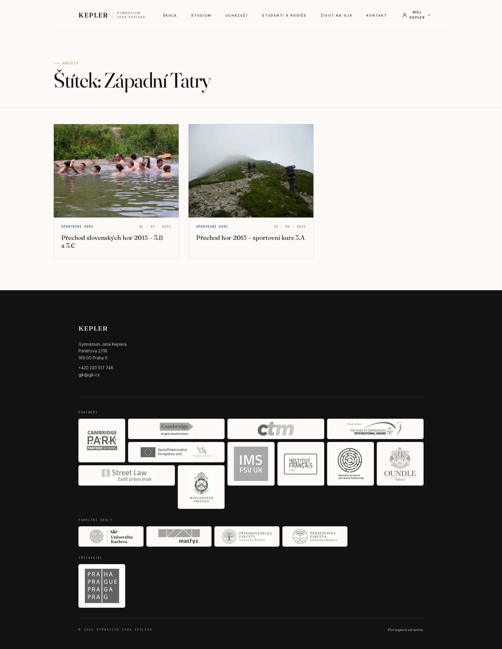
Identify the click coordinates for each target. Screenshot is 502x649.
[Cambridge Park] (101, 440)
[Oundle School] (400, 464)
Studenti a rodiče (284, 15)
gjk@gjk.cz (89, 374)
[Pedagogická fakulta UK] (314, 536)
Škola (170, 15)
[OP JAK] (350, 464)
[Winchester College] (201, 487)
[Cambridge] (176, 429)
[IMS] (250, 464)
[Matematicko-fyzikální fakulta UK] (178, 536)
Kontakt (376, 15)
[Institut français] (300, 464)
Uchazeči (236, 15)
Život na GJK (336, 15)
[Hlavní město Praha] (101, 586)
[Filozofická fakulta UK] (111, 536)
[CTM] (275, 429)
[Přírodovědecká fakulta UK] (246, 536)
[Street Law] (126, 475)
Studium (201, 15)
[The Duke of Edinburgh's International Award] (375, 429)
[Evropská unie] (176, 452)
